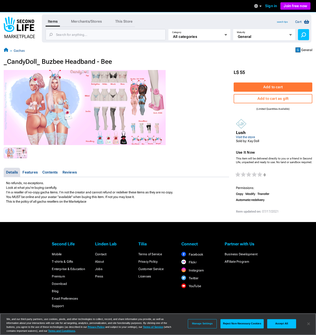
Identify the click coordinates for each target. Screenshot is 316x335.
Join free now (295, 6)
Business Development (241, 254)
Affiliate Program (237, 261)
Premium (58, 276)
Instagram (196, 270)
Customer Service (151, 269)
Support (57, 306)
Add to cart (273, 87)
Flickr (192, 262)
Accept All (281, 323)
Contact (100, 254)
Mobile (57, 254)
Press (99, 276)
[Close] (309, 324)
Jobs (98, 269)
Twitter (193, 278)
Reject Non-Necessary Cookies (242, 323)
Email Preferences (65, 298)
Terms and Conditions (61, 330)
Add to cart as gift (273, 98)
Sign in (271, 6)
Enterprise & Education (68, 269)
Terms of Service (150, 254)
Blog (55, 291)
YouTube (194, 286)
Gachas (19, 50)
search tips (282, 22)
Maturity (241, 32)
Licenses (144, 276)
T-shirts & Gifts (62, 261)
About (99, 261)
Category (176, 32)
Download (59, 284)
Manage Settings (202, 323)
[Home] (6, 50)
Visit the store (245, 137)
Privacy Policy (148, 261)
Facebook (195, 254)
